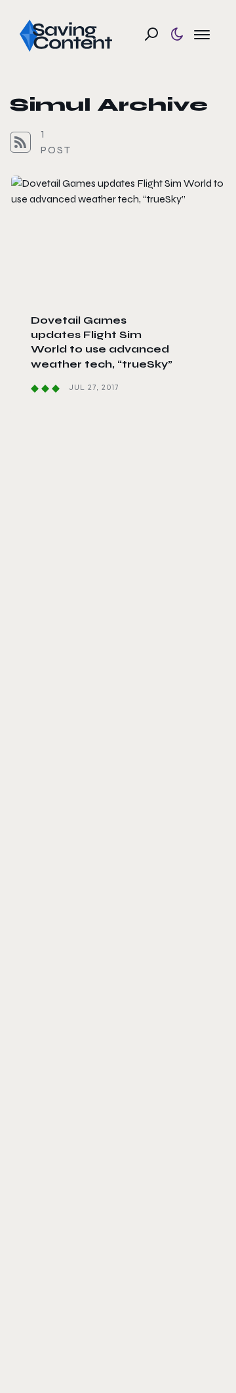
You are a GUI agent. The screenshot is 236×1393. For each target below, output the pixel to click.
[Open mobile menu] (201, 34)
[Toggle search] (151, 34)
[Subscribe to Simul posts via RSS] (20, 142)
